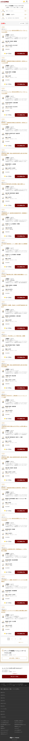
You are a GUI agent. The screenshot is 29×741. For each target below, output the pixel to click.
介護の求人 (3, 695)
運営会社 (2, 728)
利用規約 (2, 726)
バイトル (16, 728)
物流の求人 (3, 714)
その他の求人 (3, 717)
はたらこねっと (3, 732)
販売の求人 (3, 711)
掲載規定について (18, 726)
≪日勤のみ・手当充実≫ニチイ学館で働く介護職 (13, 335)
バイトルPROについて (5, 720)
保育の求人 (3, 697)
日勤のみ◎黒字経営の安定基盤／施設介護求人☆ (13, 184)
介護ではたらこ (3, 733)
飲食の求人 (3, 706)
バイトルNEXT (17, 730)
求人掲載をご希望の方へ (19, 720)
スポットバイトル (4, 730)
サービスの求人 (4, 708)
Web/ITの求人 (3, 703)
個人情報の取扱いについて (5, 724)
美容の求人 (3, 700)
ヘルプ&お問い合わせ (4, 722)
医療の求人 (3, 692)
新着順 (27, 23)
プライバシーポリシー (19, 722)
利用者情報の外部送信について (20, 724)
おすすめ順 (22, 23)
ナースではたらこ (18, 732)
